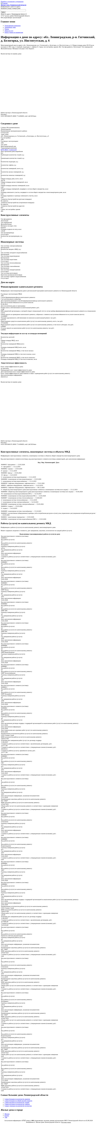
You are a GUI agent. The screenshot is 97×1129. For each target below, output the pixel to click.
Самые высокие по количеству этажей (17, 1102)
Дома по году (9, 31)
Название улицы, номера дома (10, 8)
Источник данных (66, 1122)
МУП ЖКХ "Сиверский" (9, 150)
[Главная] (4, 3)
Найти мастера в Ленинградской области (14, 112)
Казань (7, 1115)
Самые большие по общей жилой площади (18, 1101)
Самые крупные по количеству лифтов (17, 1104)
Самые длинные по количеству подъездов (18, 1106)
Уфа (6, 1117)
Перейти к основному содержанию (12, 1)
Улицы (7, 29)
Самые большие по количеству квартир (17, 1099)
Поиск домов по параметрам (14, 32)
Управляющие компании (13, 25)
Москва (7, 1114)
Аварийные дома (10, 27)
